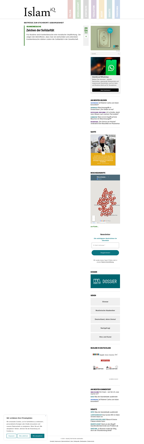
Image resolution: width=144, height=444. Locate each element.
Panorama (117, 9)
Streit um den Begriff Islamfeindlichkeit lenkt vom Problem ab (104, 425)
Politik (70, 9)
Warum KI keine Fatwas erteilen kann (104, 420)
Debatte (109, 9)
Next (116, 366)
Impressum (58, 441)
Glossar (105, 302)
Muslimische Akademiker (105, 310)
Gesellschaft (78, 9)
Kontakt (52, 441)
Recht (101, 9)
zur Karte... (95, 226)
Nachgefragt (105, 328)
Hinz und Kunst (105, 337)
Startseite (86, 9)
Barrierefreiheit (66, 441)
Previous (94, 366)
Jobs (71, 441)
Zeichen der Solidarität (40, 30)
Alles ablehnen (23, 436)
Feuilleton (93, 9)
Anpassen (11, 436)
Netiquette (76, 441)
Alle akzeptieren (38, 436)
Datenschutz (90, 441)
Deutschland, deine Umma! (105, 319)
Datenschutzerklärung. (107, 262)
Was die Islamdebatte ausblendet (104, 397)
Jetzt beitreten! (105, 90)
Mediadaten (83, 441)
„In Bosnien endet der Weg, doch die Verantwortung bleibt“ (104, 429)
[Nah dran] (45, 415)
